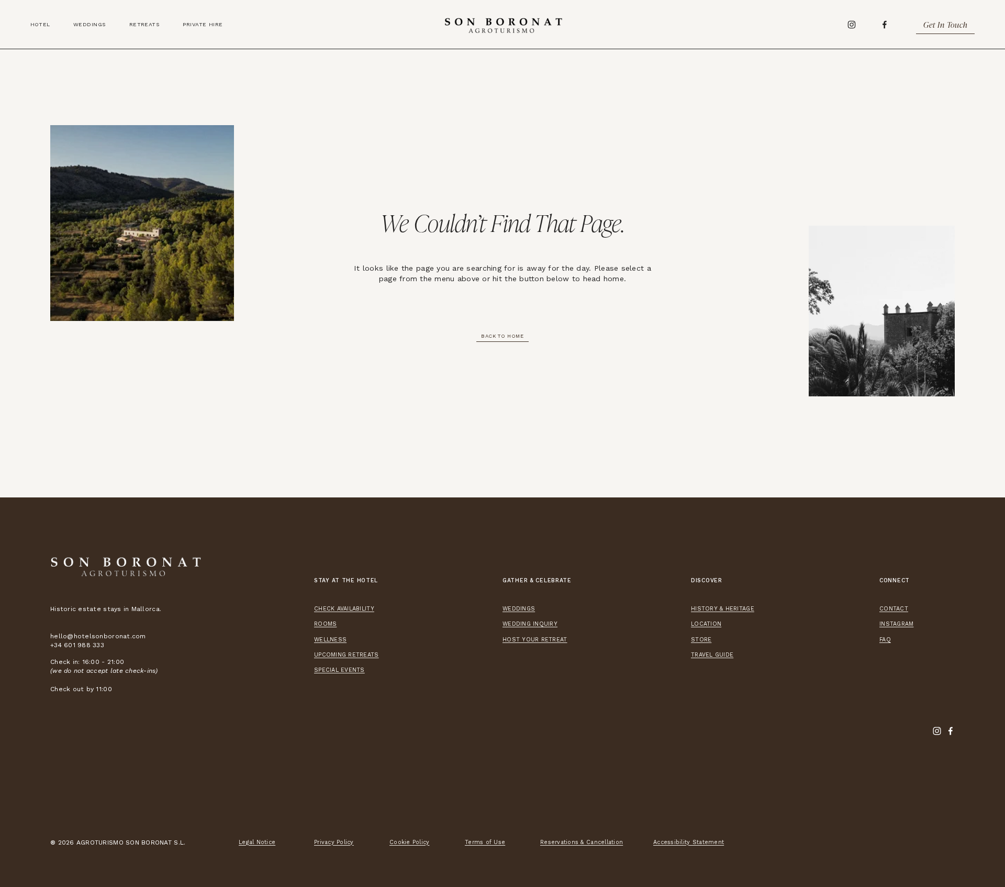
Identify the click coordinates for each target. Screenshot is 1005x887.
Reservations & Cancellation (581, 842)
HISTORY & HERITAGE (722, 608)
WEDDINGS (518, 608)
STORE (701, 639)
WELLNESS (330, 639)
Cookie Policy (409, 842)
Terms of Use (485, 842)
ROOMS (325, 623)
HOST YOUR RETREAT (534, 639)
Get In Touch (945, 24)
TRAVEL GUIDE (712, 654)
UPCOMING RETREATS (346, 654)
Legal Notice (257, 842)
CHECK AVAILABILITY (344, 608)
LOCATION (706, 623)
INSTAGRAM (896, 623)
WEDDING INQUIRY (529, 623)
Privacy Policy (334, 842)
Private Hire (202, 24)
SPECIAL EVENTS (339, 670)
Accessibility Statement (688, 842)
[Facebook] (884, 24)
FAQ (885, 639)
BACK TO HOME (502, 336)
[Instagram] (851, 24)
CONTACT (893, 608)
